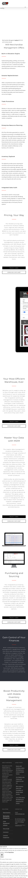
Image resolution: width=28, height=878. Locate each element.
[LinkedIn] (15, 830)
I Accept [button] (6, 852)
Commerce (5, 832)
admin (16, 40)
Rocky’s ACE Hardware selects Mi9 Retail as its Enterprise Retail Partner (20, 769)
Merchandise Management (6, 817)
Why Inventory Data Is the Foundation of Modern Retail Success (19, 790)
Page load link (3, 846)
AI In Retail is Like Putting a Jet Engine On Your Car (20, 780)
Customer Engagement (6, 836)
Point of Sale (6, 828)
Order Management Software (6, 823)
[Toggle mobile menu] (25, 6)
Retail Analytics (6, 812)
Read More (11, 852)
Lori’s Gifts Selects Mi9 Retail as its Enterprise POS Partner (20, 800)
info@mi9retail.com (19, 814)
